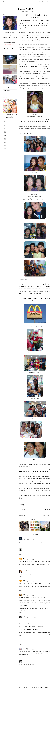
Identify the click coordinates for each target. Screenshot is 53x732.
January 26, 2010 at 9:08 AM (28, 595)
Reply (20, 554)
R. (22, 538)
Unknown (24, 558)
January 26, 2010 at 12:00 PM (29, 649)
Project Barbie (22, 68)
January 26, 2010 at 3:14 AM (28, 550)
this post (27, 21)
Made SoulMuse (47, 730)
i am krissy (26, 8)
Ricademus (25, 648)
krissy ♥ (24, 616)
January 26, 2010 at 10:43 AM (29, 617)
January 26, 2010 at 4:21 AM (28, 581)
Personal (23, 509)
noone (24, 580)
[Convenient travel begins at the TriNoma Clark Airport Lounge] (10, 84)
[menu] (3, 2)
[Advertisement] (10, 698)
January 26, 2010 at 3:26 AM (28, 559)
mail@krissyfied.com (9, 44)
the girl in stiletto (26, 570)
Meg (23, 549)
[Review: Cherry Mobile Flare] (10, 63)
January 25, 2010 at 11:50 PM (28, 539)
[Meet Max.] (10, 73)
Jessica (24, 594)
